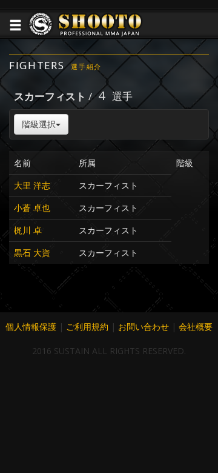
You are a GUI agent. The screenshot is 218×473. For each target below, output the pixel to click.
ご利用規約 (87, 326)
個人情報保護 (30, 326)
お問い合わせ (143, 326)
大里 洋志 (32, 185)
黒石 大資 (32, 252)
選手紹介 (86, 66)
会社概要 (196, 326)
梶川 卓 (28, 230)
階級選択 (39, 124)
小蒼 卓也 (32, 207)
